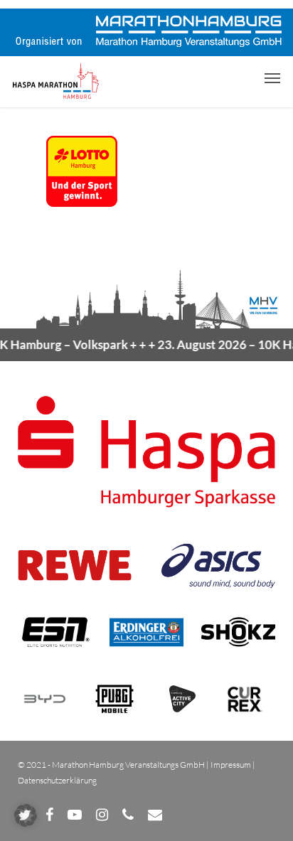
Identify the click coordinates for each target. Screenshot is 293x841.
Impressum (231, 764)
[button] (272, 77)
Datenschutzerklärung (57, 780)
